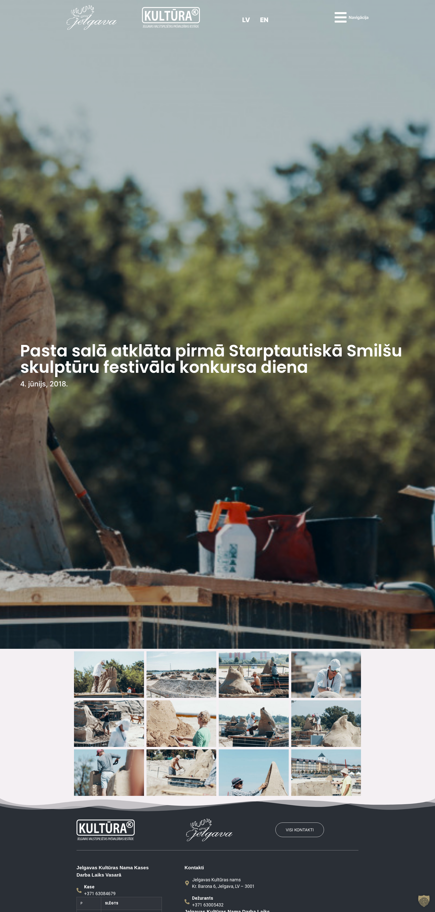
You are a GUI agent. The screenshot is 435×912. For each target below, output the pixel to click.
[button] (424, 901)
